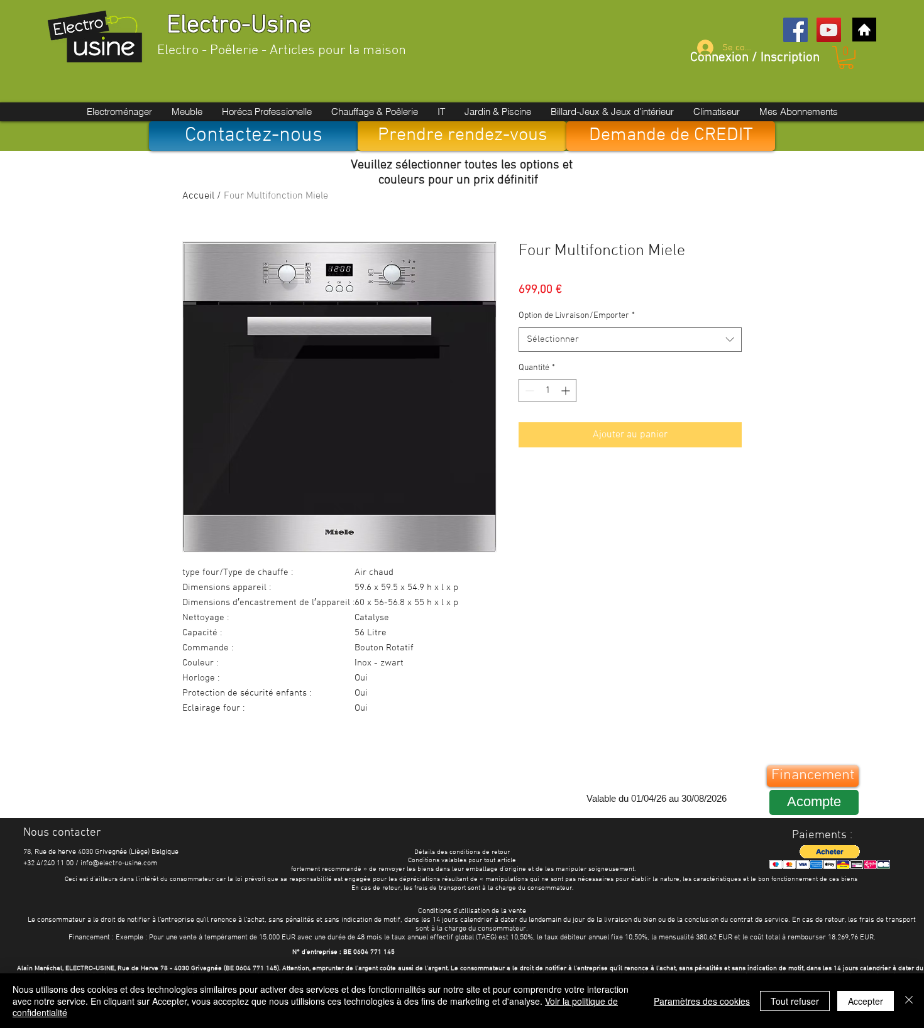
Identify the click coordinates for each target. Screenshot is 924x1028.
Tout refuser (795, 1001)
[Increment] (567, 391)
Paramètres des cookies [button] (702, 1001)
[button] (846, 57)
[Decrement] (528, 391)
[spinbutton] (547, 391)
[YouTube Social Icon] (829, 30)
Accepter (865, 1001)
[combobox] (630, 339)
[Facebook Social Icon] (795, 30)
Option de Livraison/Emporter (577, 315)
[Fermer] (908, 1000)
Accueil (198, 196)
